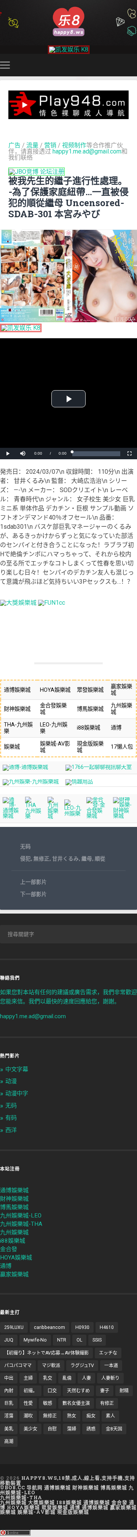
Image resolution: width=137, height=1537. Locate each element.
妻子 (104, 1390)
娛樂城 (8, 1512)
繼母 (86, 859)
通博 (5, 1266)
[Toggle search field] (132, 65)
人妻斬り (110, 1378)
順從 (100, 859)
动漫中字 (16, 1093)
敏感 (47, 1403)
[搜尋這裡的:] (68, 934)
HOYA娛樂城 (16, 1257)
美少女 (30, 1429)
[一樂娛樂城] (51, 602)
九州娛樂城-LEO (20, 1215)
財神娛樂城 (14, 1198)
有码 (11, 1117)
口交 (52, 1390)
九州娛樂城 (14, 1232)
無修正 (41, 859)
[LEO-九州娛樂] (72, 813)
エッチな (108, 1353)
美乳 (8, 1429)
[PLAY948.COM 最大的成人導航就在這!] (68, 115)
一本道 (111, 1365)
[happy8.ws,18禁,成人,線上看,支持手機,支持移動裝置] (68, 21)
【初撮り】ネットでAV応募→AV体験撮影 (46, 1353)
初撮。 (30, 1390)
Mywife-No (35, 1340)
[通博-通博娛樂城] (25, 767)
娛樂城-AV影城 (37, 1512)
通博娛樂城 (14, 1190)
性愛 (28, 1403)
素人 (110, 1416)
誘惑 (91, 1429)
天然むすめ (78, 1390)
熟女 (71, 1416)
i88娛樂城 (12, 1240)
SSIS (97, 1340)
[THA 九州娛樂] (33, 816)
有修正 (107, 1403)
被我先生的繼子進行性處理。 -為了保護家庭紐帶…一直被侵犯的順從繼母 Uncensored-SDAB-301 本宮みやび (68, 197)
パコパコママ (18, 1365)
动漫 (11, 1081)
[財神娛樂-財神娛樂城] (123, 816)
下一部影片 (33, 894)
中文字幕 (16, 1069)
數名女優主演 (76, 1403)
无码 (25, 846)
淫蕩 (8, 1416)
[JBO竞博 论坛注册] (36, 172)
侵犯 (25, 859)
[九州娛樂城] (53, 816)
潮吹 (28, 1416)
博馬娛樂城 (14, 1207)
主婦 (28, 1378)
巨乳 (8, 1403)
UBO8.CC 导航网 (21, 1487)
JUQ (8, 1340)
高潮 (8, 1441)
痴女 (91, 1416)
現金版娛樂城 (73, 1512)
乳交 (47, 1378)
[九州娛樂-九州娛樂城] (31, 781)
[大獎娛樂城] (18, 602)
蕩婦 (71, 1429)
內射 (8, 1390)
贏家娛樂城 (14, 1274)
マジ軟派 (51, 1365)
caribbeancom (49, 1327)
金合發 (8, 1249)
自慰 (52, 1429)
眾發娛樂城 (54, 1507)
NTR (61, 1340)
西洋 (11, 1130)
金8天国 (114, 1429)
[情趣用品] (79, 781)
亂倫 (67, 1378)
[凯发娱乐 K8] (68, 49)
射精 (124, 1390)
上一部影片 (33, 882)
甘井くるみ (65, 859)
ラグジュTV (82, 1365)
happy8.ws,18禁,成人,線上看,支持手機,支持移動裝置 (67, 1480)
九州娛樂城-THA (21, 1224)
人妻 (86, 1378)
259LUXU (14, 1327)
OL (79, 1340)
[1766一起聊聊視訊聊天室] (98, 767)
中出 (8, 1378)
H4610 (107, 1327)
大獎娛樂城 (41, 1502)
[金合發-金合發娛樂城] (96, 816)
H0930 (82, 1327)
